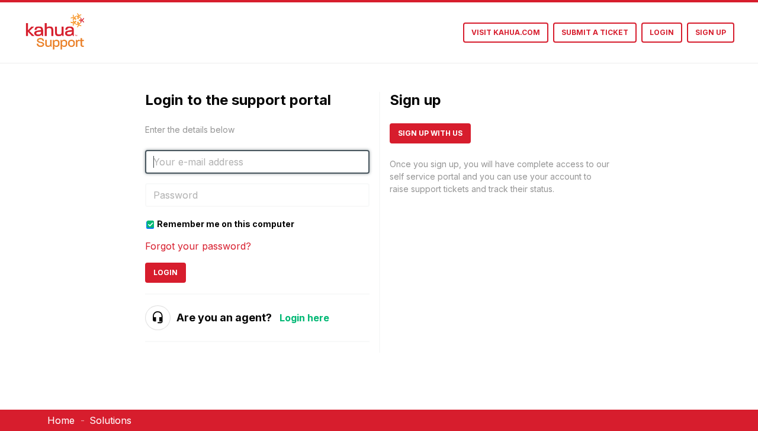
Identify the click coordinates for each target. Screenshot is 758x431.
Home (61, 420)
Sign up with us (430, 133)
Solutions (110, 420)
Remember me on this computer (225, 224)
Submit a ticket (594, 32)
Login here (304, 318)
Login (165, 272)
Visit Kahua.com (505, 32)
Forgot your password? (198, 246)
